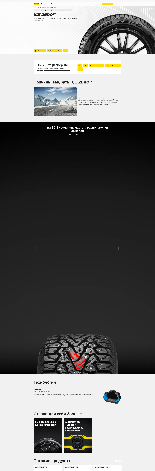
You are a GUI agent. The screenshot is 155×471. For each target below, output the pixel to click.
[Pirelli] (37, 4)
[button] (74, 372)
